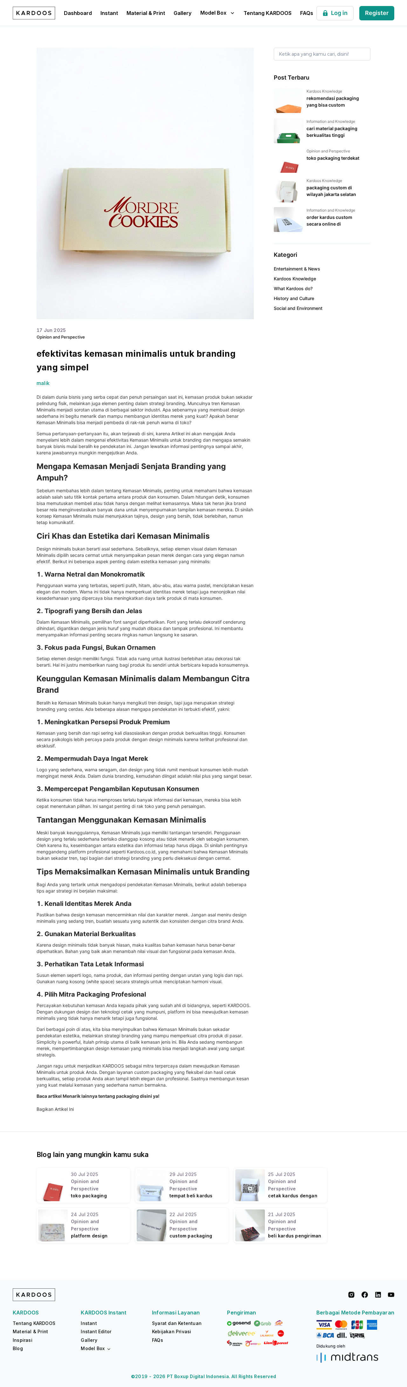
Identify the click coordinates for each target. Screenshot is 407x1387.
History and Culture (294, 298)
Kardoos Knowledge (295, 278)
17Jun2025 (51, 330)
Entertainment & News (297, 268)
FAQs (306, 13)
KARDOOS (112, 1065)
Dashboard (78, 13)
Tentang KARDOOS (268, 13)
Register (377, 13)
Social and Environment (298, 308)
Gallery (182, 13)
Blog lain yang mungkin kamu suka (92, 1155)
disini (145, 1096)
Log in (339, 13)
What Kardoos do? (293, 288)
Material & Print (146, 13)
